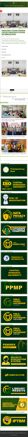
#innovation (3, 51)
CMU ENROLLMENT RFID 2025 (9, 96)
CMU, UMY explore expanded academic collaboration (13, 153)
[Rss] (10, 435)
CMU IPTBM (3, 49)
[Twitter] (13, 435)
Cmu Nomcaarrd (4, 46)
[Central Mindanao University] (14, 4)
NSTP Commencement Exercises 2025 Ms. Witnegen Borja (18, 98)
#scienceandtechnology (6, 54)
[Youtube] (15, 435)
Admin (4, 36)
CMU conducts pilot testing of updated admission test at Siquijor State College (13, 120)
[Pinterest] (14, 435)
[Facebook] (11, 435)
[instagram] (17, 435)
